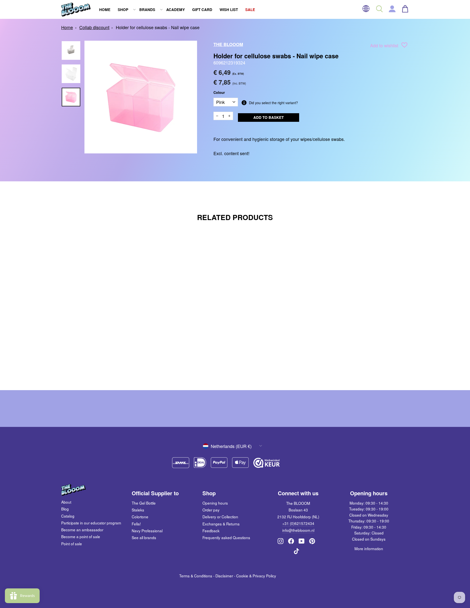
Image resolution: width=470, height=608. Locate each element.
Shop (123, 9)
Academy (175, 9)
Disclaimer (224, 575)
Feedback (211, 530)
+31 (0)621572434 (298, 523)
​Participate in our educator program (91, 522)
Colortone (140, 516)
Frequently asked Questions (226, 537)
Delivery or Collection (220, 516)
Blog (65, 508)
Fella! (136, 523)
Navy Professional (147, 530)
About (66, 502)
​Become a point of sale (80, 536)
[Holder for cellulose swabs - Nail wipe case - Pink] (106, 361)
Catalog (67, 516)
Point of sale (71, 543)
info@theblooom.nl (298, 530)
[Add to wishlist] (404, 46)
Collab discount (94, 27)
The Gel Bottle (144, 503)
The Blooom (228, 44)
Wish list (229, 9)
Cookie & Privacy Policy (256, 575)
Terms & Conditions (195, 575)
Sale (250, 9)
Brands (147, 9)
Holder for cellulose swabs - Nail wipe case (158, 27)
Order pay (211, 509)
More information (368, 548)
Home (104, 9)
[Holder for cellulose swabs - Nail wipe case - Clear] (99, 361)
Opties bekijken (102, 347)
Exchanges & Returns (221, 523)
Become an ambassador (82, 529)
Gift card (202, 9)
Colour (219, 92)
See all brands (144, 537)
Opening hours (215, 503)
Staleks (138, 509)
